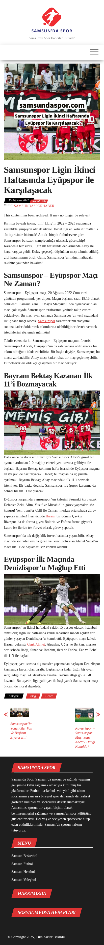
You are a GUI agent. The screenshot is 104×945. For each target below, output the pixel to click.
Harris (50, 516)
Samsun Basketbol (24, 856)
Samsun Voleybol (23, 880)
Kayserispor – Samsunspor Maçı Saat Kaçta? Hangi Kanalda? (85, 737)
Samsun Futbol (22, 864)
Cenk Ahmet (36, 644)
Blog (33, 696)
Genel (49, 696)
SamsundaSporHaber (34, 206)
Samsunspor (46, 321)
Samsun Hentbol (23, 872)
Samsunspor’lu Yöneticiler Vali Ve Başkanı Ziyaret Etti (21, 730)
